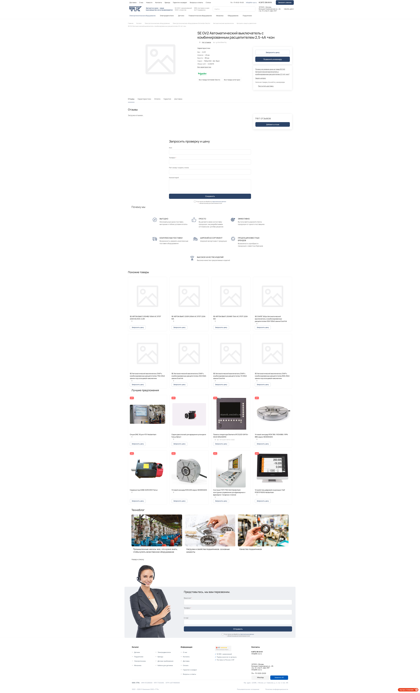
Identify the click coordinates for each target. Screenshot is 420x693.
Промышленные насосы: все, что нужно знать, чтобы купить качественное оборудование (155, 550)
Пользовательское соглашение (248, 689)
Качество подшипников (251, 549)
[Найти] (252, 9)
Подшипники (138, 657)
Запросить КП (279, 677)
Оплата (157, 99)
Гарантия (167, 99)
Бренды (160, 657)
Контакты (186, 657)
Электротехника (140, 661)
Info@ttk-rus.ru (251, 2)
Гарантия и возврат (190, 670)
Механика (137, 665)
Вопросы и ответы (189, 674)
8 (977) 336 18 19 (265, 3)
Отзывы (131, 99)
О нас (185, 652)
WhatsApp (260, 677)
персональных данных (219, 201)
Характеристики (144, 99)
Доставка (178, 99)
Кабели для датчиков (165, 665)
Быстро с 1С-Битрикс (407, 690)
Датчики (137, 652)
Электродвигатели (164, 652)
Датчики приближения (165, 661)
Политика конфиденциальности (276, 689)
